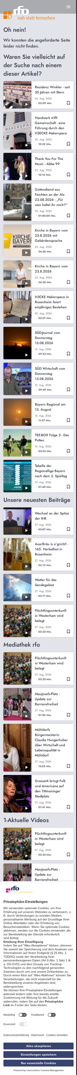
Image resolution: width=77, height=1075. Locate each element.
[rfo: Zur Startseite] (29, 13)
